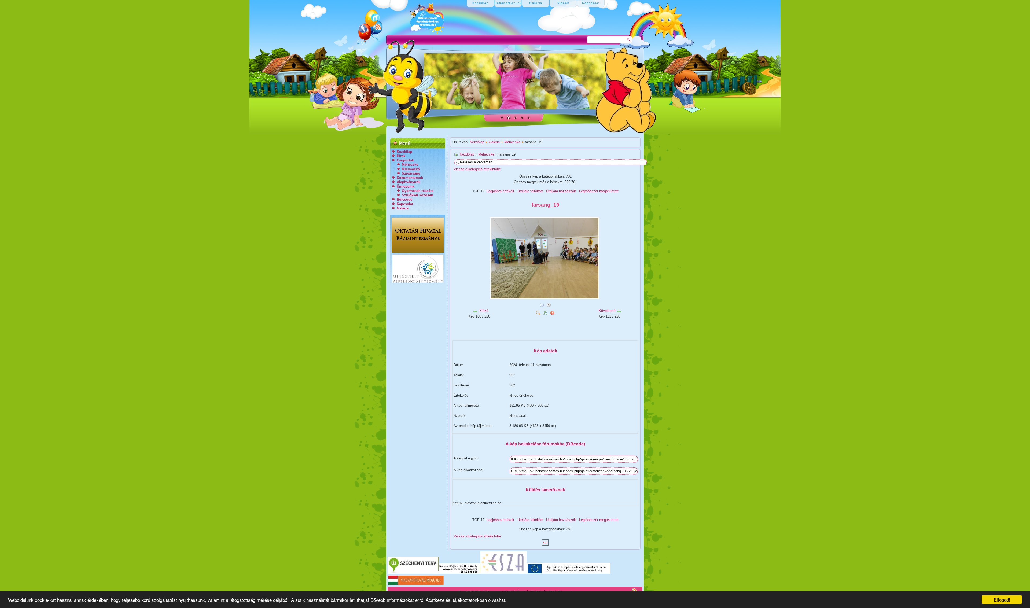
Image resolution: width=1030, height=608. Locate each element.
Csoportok (405, 160)
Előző (483, 311)
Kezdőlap (404, 152)
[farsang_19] (545, 297)
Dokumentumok (410, 178)
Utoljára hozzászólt (561, 191)
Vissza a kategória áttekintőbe (477, 169)
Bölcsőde (404, 199)
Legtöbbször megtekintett (599, 191)
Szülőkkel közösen (417, 195)
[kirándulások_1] (512, 335)
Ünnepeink (405, 187)
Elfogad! (1002, 599)
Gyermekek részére (417, 191)
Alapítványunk (408, 182)
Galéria (403, 208)
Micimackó (411, 169)
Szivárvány (411, 173)
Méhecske (410, 165)
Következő (607, 311)
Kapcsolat (405, 204)
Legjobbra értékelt (500, 191)
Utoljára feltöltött (530, 191)
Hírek (401, 156)
